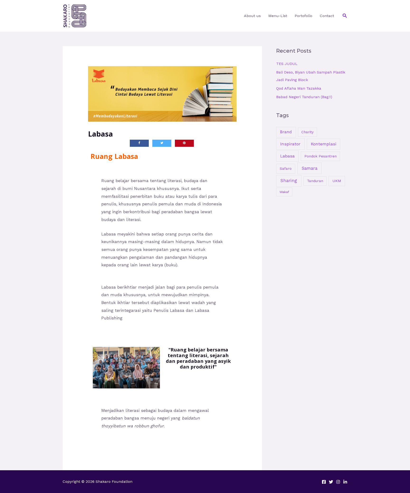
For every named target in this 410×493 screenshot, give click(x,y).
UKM (336, 181)
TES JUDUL (287, 63)
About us (252, 16)
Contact (327, 16)
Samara (309, 168)
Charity (307, 132)
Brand (286, 131)
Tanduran (315, 181)
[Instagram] (338, 482)
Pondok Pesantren (320, 156)
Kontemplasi (323, 144)
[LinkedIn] (345, 482)
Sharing (288, 180)
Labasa (287, 155)
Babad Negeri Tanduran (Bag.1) (304, 97)
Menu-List (277, 16)
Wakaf (284, 192)
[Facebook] (324, 482)
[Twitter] (331, 482)
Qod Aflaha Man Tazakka (298, 88)
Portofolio (303, 16)
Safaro (286, 168)
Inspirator (290, 143)
